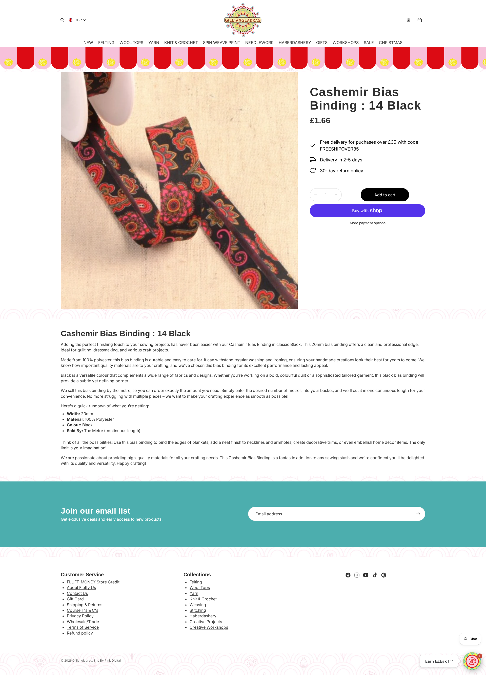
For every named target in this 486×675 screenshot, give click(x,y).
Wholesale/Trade (83, 621)
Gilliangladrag (82, 660)
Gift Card (75, 598)
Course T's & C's (82, 610)
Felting (196, 581)
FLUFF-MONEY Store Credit (93, 581)
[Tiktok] (375, 575)
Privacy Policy (80, 615)
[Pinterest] (384, 575)
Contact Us (77, 593)
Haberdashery (203, 615)
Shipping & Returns (84, 604)
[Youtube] (366, 575)
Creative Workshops (209, 627)
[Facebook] (348, 575)
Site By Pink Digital (107, 660)
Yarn (194, 593)
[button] (472, 661)
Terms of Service (83, 627)
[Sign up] (418, 514)
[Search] (62, 20)
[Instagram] (357, 575)
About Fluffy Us (81, 587)
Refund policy (80, 633)
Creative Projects (206, 621)
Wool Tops (200, 587)
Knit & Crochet (203, 598)
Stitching (198, 610)
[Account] (408, 20)
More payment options (368, 223)
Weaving (198, 604)
